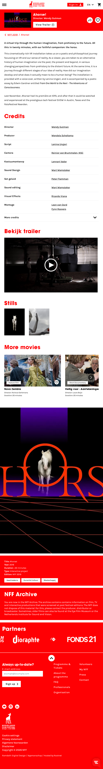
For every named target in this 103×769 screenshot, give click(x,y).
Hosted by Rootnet (53, 755)
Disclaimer (8, 746)
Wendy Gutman (60, 126)
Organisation (62, 692)
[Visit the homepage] (36, 4)
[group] (32, 376)
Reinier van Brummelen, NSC (67, 152)
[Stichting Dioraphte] (16, 639)
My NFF (83, 669)
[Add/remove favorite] (98, 20)
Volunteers (85, 664)
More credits (11, 217)
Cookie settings (10, 735)
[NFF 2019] (5, 35)
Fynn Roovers (59, 209)
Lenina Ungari (59, 144)
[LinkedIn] (17, 706)
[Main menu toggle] (4, 5)
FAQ (56, 681)
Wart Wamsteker (61, 170)
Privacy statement (12, 739)
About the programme (61, 675)
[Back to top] (51, 658)
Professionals (62, 687)
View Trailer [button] (43, 24)
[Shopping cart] (99, 4)
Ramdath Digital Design (14, 755)
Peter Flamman (60, 178)
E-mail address (11, 669)
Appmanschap (35, 755)
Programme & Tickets (62, 666)
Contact (84, 679)
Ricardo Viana (59, 196)
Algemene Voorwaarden (15, 742)
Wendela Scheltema (62, 135)
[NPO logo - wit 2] (43, 639)
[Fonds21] (72, 639)
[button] (51, 265)
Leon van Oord (59, 204)
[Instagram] (11, 706)
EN (89, 4)
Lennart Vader (59, 161)
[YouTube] (4, 706)
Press (82, 674)
